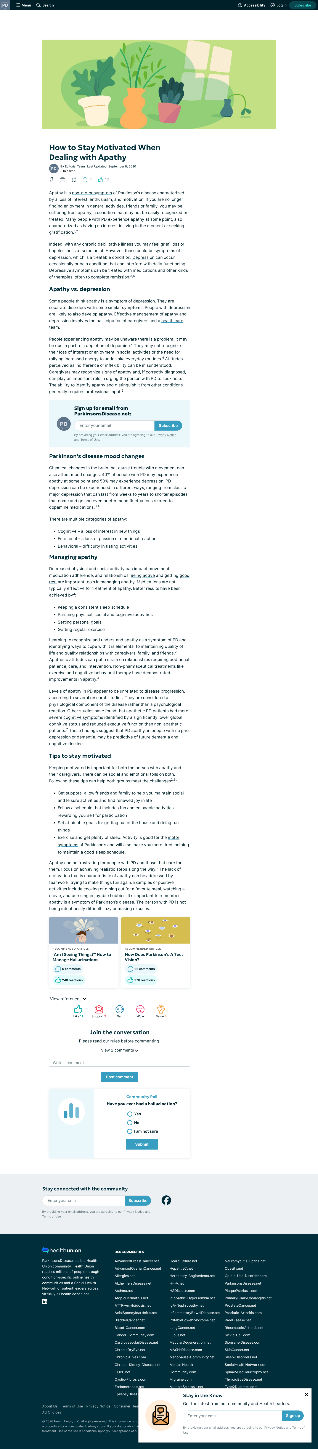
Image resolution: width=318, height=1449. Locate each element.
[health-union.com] (61, 1251)
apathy (171, 314)
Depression (143, 257)
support (73, 793)
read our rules (106, 1041)
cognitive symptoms (83, 717)
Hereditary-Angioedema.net (192, 1276)
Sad (116, 1011)
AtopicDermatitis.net (131, 1298)
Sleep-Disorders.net (241, 1357)
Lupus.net (177, 1335)
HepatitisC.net (181, 1268)
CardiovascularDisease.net (136, 1342)
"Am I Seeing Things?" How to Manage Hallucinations (82, 957)
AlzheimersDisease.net (133, 1283)
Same (160, 1011)
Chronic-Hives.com (130, 1357)
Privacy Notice (274, 1427)
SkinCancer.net (237, 1350)
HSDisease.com (182, 1290)
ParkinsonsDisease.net (243, 1283)
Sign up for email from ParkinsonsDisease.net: (102, 411)
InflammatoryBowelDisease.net (195, 1313)
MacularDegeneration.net (190, 1342)
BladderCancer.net (130, 1320)
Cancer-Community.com (134, 1335)
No (136, 1122)
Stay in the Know (203, 1395)
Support (98, 1011)
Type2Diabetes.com (241, 1387)
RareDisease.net (238, 1320)
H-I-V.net (177, 1283)
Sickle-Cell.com (237, 1335)
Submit (142, 1144)
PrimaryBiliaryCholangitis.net (248, 1298)
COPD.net (122, 1372)
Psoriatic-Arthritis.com (243, 1313)
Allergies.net (125, 1276)
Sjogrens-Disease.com (243, 1342)
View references (66, 998)
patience (57, 666)
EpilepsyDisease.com (132, 1394)
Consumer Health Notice (134, 1406)
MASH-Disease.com (186, 1350)
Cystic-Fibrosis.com (131, 1379)
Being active (143, 575)
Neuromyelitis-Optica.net (245, 1261)
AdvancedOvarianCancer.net (138, 1268)
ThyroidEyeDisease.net (243, 1379)
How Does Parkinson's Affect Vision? (154, 957)
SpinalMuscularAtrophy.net (246, 1372)
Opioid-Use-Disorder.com (246, 1276)
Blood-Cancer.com (130, 1327)
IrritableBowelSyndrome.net (192, 1320)
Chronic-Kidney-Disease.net (138, 1364)
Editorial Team (75, 166)
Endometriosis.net (129, 1387)
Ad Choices (51, 1412)
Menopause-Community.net (192, 1357)
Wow (138, 1011)
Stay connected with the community (85, 1189)
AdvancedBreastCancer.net (137, 1261)
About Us (50, 1406)
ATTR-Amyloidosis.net (133, 1305)
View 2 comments (118, 1050)
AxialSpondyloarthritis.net (136, 1313)
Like (76, 1011)
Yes (137, 1114)
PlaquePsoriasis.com (241, 1290)
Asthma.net (124, 1290)
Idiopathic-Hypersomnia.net (192, 1298)
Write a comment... (70, 1062)
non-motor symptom (92, 192)
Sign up (293, 1415)
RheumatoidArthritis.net (244, 1327)
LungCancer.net (182, 1327)
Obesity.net (234, 1268)
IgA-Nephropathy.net (187, 1305)
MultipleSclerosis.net (186, 1387)
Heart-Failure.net (183, 1261)
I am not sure (146, 1131)
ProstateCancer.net (240, 1305)
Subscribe (302, 5)
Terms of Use (89, 439)
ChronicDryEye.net (130, 1350)
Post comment (119, 1077)
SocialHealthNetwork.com (246, 1364)
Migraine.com (181, 1379)
